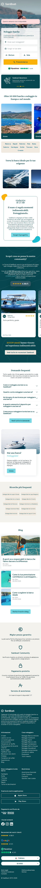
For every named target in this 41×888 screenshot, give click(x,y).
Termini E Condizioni (7, 872)
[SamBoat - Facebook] (3, 824)
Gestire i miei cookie (29, 778)
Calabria (4, 780)
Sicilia (22, 147)
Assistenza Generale (29, 772)
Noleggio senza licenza (29, 750)
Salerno (6, 147)
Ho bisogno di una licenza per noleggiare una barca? (19, 398)
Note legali (4, 870)
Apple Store (22, 795)
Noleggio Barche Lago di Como (27, 513)
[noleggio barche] (8, 4)
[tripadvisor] (7, 849)
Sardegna (14, 147)
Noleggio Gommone (28, 738)
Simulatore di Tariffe (8, 744)
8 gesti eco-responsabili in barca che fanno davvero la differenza (19, 560)
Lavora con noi (6, 738)
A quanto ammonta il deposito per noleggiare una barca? (17, 405)
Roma (34, 144)
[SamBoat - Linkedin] (11, 824)
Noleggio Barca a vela (29, 742)
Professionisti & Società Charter (9, 747)
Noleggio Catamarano (29, 744)
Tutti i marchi (26, 756)
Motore (11, 55)
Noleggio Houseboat (29, 748)
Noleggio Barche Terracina (10, 504)
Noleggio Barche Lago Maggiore (29, 494)
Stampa (3, 756)
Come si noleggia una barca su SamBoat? (15, 386)
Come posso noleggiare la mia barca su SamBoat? (18, 412)
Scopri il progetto (20, 235)
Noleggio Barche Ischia (11, 513)
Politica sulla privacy (28, 870)
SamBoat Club (6, 752)
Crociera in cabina (28, 752)
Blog (2, 762)
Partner (24, 872)
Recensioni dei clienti (8, 754)
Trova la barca (22, 62)
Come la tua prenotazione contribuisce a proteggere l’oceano (24, 576)
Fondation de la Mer (8, 758)
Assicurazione (6, 742)
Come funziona (27, 774)
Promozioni (25, 754)
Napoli (15, 144)
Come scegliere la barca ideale (22, 593)
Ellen (6, 564)
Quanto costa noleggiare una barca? (18, 392)
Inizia (11, 471)
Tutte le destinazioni (8, 784)
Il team (3, 736)
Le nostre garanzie (7, 740)
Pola (28, 144)
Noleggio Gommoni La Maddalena (29, 504)
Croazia (20, 150)
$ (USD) (20, 863)
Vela (28, 55)
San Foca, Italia (7, 335)
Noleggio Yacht (27, 740)
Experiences (5, 760)
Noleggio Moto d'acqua (30, 746)
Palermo (22, 144)
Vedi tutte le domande (20, 420)
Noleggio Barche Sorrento (28, 508)
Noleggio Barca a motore (30, 736)
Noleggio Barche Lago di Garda (11, 494)
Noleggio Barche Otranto (29, 499)
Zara (36, 147)
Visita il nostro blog (20, 611)
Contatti (25, 776)
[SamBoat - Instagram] (7, 824)
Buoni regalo (5, 750)
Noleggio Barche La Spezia (12, 499)
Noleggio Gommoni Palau (12, 508)
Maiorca (8, 144)
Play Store (22, 801)
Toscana (29, 147)
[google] (5, 840)
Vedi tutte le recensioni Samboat (20, 352)
